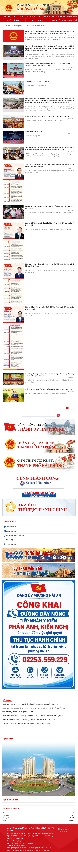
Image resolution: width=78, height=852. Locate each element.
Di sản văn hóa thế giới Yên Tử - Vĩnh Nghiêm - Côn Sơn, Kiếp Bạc (47, 116)
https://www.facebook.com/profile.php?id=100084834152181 (32, 848)
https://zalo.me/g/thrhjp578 (40, 850)
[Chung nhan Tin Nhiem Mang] (64, 830)
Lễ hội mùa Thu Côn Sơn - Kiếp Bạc (37, 81)
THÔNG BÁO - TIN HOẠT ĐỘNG (14, 26)
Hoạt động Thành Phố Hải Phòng (36, 26)
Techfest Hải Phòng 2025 (33, 132)
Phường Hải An (31, 9)
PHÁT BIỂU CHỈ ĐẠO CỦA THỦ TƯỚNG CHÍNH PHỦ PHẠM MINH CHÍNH (49, 389)
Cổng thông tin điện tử (33, 5)
